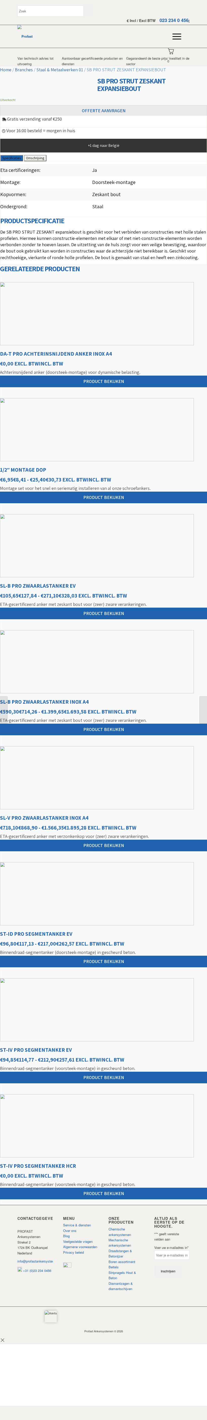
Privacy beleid (73, 1252)
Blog (66, 1235)
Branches (24, 70)
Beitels (114, 1267)
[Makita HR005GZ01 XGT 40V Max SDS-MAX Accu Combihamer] (203, 710)
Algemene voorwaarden (80, 1246)
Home (5, 70)
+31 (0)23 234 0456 (36, 1270)
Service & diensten (77, 1225)
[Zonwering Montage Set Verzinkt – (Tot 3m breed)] (4, 710)
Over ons (69, 1230)
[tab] (11, 158)
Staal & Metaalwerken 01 (59, 70)
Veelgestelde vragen (78, 1241)
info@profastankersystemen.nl (39, 1261)
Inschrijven (168, 1271)
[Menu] (174, 36)
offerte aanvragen (103, 110)
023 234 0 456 (174, 20)
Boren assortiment (122, 1261)
